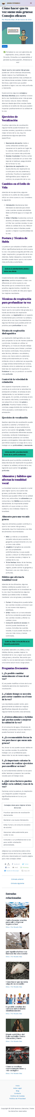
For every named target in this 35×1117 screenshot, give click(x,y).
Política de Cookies (17, 1096)
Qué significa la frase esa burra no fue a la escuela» (17, 952)
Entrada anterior (17, 879)
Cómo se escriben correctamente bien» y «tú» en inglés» (16, 1068)
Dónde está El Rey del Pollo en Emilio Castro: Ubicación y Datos (15, 1036)
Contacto (17, 1093)
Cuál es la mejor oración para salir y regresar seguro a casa (16, 922)
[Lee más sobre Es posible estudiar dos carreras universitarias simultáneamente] (17, 998)
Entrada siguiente (17, 883)
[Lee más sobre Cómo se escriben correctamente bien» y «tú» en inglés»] (17, 1055)
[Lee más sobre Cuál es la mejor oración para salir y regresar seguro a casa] (17, 910)
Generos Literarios (13, 3)
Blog (17, 1091)
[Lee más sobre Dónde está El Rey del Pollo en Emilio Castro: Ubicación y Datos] (17, 1025)
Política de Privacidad (17, 1098)
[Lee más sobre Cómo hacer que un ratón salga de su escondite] (17, 970)
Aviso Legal (17, 1088)
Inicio (18, 1086)
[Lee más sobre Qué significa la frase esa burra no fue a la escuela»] (17, 941)
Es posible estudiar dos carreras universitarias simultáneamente (16, 1008)
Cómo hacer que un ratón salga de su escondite (17, 982)
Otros (5, 46)
